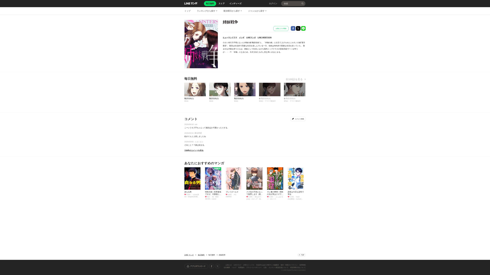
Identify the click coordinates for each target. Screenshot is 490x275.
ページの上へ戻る (302, 254)
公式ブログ (238, 265)
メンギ (241, 37)
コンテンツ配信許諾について (278, 267)
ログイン (273, 3)
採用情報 (302, 265)
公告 (265, 267)
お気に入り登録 (281, 28)
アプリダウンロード (196, 266)
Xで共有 (298, 28)
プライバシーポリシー (254, 267)
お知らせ (229, 265)
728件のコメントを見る (194, 150)
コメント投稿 (299, 119)
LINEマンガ (251, 37)
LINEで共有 (303, 28)
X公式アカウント (217, 266)
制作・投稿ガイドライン (289, 265)
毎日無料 (201, 255)
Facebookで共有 (293, 28)
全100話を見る (294, 79)
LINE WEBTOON (265, 37)
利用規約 (241, 267)
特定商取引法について (298, 267)
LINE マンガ (190, 3)
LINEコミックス (249, 265)
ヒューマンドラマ (230, 37)
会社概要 (227, 267)
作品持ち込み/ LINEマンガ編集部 (267, 265)
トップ (187, 11)
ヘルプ (234, 267)
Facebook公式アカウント (211, 266)
